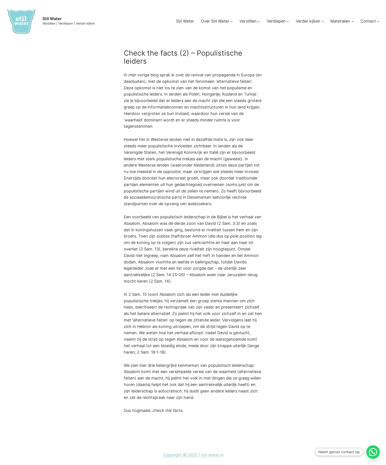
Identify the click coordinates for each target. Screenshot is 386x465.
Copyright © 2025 (181, 454)
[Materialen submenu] (352, 21)
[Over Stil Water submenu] (231, 21)
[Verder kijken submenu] (322, 21)
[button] (373, 452)
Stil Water (52, 18)
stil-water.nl (211, 454)
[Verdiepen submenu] (288, 21)
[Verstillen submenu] (259, 21)
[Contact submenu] (378, 21)
